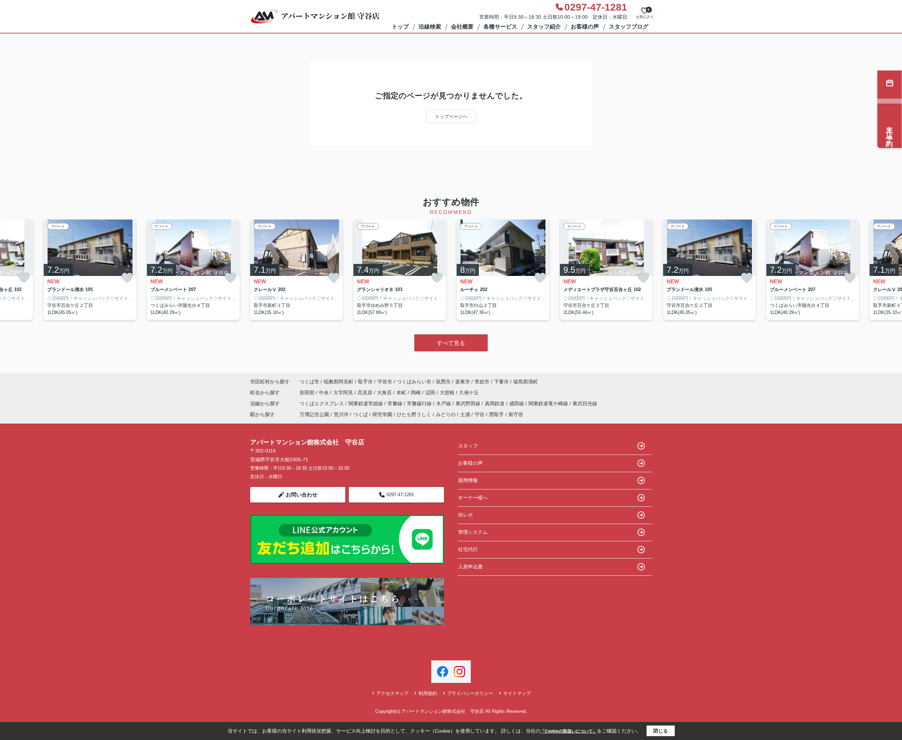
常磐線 (396, 403)
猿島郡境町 (525, 381)
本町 (402, 392)
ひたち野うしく (414, 414)
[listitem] (296, 270)
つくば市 (309, 381)
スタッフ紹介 (544, 27)
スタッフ (468, 446)
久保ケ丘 (469, 392)
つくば (360, 414)
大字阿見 (343, 392)
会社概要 (462, 27)
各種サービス (500, 27)
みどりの (446, 414)
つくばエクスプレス (322, 403)
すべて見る (451, 343)
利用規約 (428, 693)
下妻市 (501, 381)
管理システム (473, 532)
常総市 (482, 381)
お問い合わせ (301, 495)
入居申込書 (470, 566)
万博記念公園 (314, 414)
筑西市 (443, 381)
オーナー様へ (473, 497)
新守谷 (515, 414)
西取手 (496, 414)
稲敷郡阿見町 (338, 381)
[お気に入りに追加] (24, 278)
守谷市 (384, 381)
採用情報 (468, 480)
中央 (324, 392)
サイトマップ (517, 693)
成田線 (517, 403)
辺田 (431, 392)
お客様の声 (585, 27)
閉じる (660, 731)
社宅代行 (468, 549)
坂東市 (462, 381)
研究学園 (382, 414)
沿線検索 (430, 27)
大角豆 (385, 392)
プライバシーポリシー (470, 693)
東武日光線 (585, 403)
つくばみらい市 (414, 381)
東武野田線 (469, 403)
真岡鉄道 (495, 403)
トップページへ (451, 116)
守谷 (479, 414)
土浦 (465, 414)
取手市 (365, 381)
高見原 (366, 392)
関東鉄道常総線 (366, 403)
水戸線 (444, 403)
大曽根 (448, 392)
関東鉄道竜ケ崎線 (549, 403)
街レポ (465, 515)
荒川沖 (341, 414)
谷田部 (307, 392)
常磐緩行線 (420, 403)
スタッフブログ (628, 27)
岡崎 (416, 392)
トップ (400, 27)
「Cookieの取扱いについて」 (568, 731)
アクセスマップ (392, 693)
